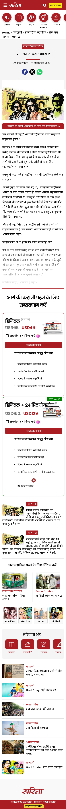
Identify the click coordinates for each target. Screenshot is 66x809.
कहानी (17, 32)
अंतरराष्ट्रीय (32, 742)
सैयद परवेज (22, 63)
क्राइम (41, 621)
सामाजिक (10, 621)
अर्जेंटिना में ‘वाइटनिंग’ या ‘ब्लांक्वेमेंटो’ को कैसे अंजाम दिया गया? (44, 750)
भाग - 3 (32, 533)
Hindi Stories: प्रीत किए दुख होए (44, 767)
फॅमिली (56, 621)
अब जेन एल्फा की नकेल (40, 709)
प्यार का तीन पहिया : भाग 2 (14, 597)
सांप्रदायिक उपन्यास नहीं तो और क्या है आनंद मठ (44, 672)
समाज (44, 652)
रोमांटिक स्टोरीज (35, 32)
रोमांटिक (25, 621)
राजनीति (27, 652)
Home (6, 32)
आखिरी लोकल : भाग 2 (49, 595)
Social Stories (44, 591)
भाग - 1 (32, 504)
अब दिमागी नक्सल (37, 728)
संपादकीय (60, 652)
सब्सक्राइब (55, 5)
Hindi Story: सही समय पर (41, 690)
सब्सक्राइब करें (33, 345)
